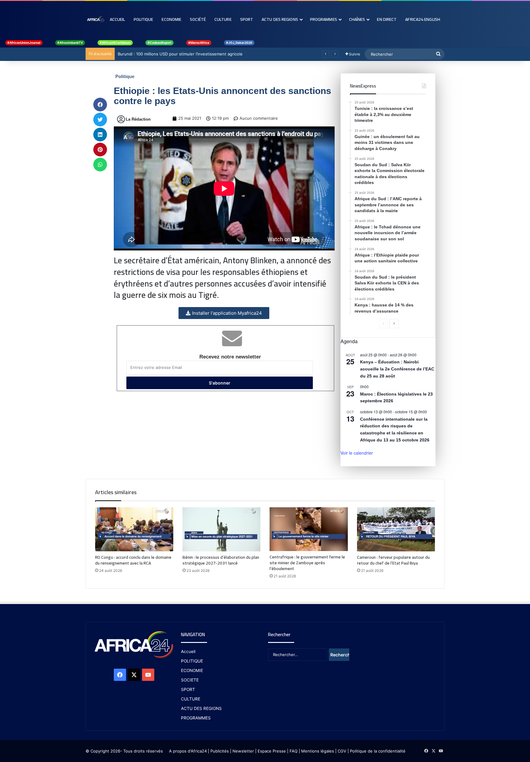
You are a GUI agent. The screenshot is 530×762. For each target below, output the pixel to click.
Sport (246, 19)
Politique (143, 19)
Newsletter (243, 751)
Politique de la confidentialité (377, 751)
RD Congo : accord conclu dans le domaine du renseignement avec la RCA (133, 560)
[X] (134, 675)
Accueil (117, 19)
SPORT (188, 689)
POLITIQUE (192, 661)
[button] (100, 104)
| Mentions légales (316, 751)
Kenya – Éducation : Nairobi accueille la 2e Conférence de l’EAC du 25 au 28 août (397, 368)
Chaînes (357, 19)
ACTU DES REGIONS (201, 708)
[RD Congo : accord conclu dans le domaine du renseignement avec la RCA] (134, 529)
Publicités (219, 751)
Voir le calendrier (356, 453)
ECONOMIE (192, 670)
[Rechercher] (438, 54)
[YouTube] (148, 675)
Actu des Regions (280, 19)
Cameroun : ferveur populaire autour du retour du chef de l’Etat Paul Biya (393, 560)
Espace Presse (271, 751)
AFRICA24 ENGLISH (422, 19)
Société (198, 19)
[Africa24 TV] (96, 19)
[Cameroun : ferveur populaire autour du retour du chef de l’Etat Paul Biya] (396, 529)
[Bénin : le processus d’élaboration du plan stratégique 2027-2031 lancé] (221, 529)
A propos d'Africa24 (188, 751)
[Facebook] (120, 675)
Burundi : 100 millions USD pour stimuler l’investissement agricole (180, 53)
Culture (223, 19)
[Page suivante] (394, 323)
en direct (387, 19)
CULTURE (190, 698)
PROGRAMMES (323, 19)
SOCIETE (190, 680)
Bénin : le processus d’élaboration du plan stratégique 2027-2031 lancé (220, 560)
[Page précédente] (383, 323)
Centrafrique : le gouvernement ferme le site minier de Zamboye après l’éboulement (307, 562)
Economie (171, 19)
